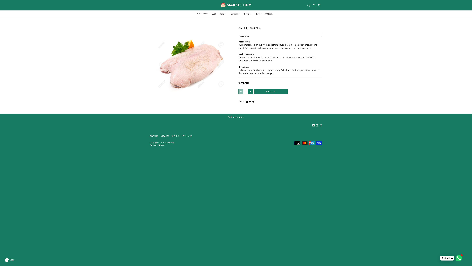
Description (243, 36)
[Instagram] (317, 125)
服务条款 (175, 135)
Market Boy (169, 142)
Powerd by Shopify (157, 145)
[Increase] (250, 91)
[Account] (314, 5)
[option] (191, 65)
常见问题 (154, 135)
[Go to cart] (319, 5)
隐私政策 (165, 135)
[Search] (308, 5)
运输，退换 (187, 135)
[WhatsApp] (321, 125)
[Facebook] (313, 125)
